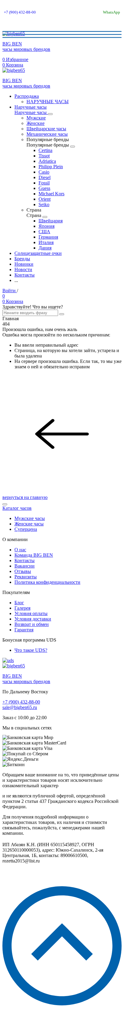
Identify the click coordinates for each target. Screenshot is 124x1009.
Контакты (24, 560)
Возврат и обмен (31, 624)
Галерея (22, 608)
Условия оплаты (31, 613)
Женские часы (29, 523)
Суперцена (25, 529)
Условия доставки (32, 618)
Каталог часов (17, 508)
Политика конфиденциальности (47, 582)
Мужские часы (29, 518)
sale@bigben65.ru (19, 707)
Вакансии (24, 565)
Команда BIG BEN (33, 555)
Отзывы (22, 571)
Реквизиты (25, 576)
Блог (19, 602)
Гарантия (23, 629)
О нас (20, 549)
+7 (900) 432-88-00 (20, 12)
